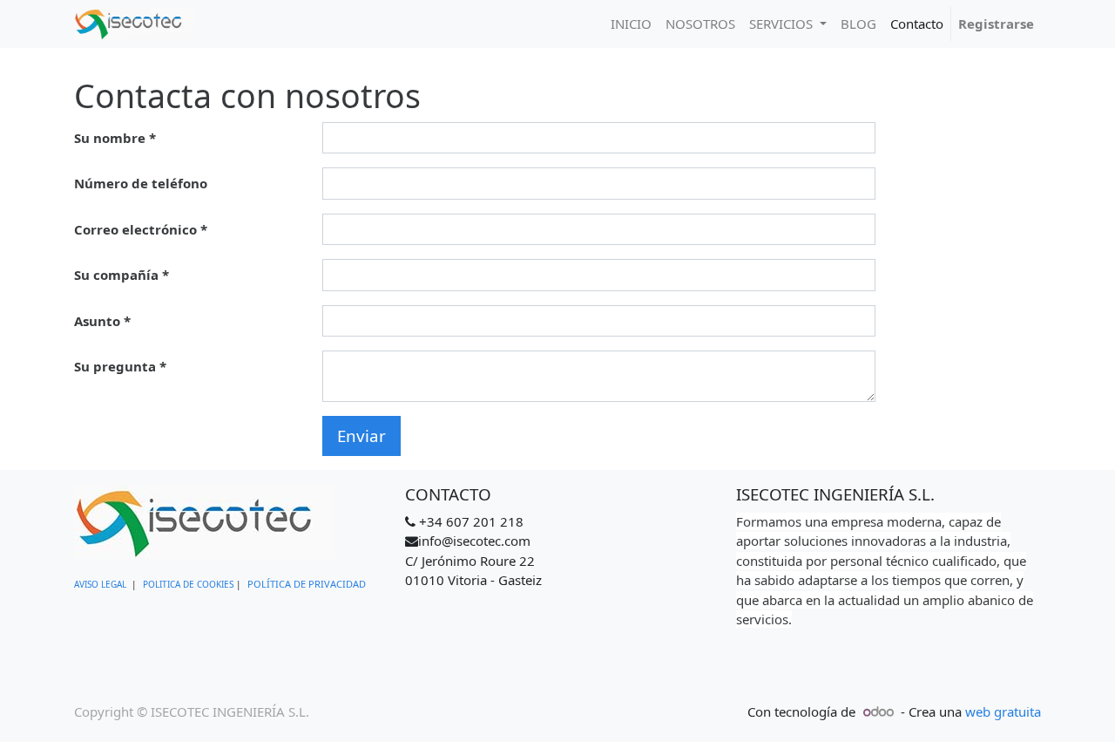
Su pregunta (115, 366)
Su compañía (116, 274)
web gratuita (1003, 711)
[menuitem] (631, 24)
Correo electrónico (135, 229)
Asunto (97, 321)
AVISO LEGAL (100, 584)
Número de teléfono (140, 183)
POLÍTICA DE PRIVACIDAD (306, 583)
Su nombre (109, 137)
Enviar (361, 435)
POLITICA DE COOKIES (188, 584)
